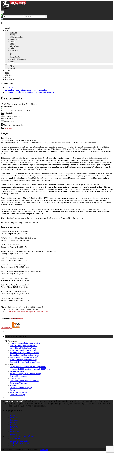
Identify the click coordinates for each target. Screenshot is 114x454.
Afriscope (8, 75)
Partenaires (15, 438)
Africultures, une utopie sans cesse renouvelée (26, 90)
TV (6, 64)
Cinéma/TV (13, 32)
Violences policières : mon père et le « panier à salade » (29, 92)
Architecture (13, 50)
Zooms (7, 70)
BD (10, 53)
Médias (12, 61)
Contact (13, 445)
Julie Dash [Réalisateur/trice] (23, 350)
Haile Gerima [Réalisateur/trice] (24, 357)
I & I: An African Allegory (21, 387)
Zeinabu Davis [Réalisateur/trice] (24, 352)
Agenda (7, 77)
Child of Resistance (18, 376)
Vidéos (12, 66)
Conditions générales (19, 441)
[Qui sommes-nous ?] (2, 19)
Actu (6, 30)
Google (12, 318)
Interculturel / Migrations (18, 59)
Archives (44, 449)
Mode (11, 55)
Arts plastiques (14, 46)
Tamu (12, 390)
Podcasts (12, 68)
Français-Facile (9, 79)
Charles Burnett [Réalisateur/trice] (25, 343)
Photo (12, 48)
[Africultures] (13, 9)
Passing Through (17, 394)
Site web (8, 128)
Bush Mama (15, 378)
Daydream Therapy (18, 383)
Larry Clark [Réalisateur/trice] (23, 348)
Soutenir (9, 87)
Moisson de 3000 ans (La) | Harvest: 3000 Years (30, 369)
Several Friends (17, 371)
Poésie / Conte (14, 39)
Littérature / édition (16, 37)
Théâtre (12, 41)
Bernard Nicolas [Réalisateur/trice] (25, 362)
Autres (21, 318)
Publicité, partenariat (19, 443)
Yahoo (15, 318)
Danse (12, 44)
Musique (12, 35)
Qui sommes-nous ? (14, 401)
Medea (13, 385)
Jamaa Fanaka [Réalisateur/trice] (24, 355)
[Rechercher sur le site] (2, 11)
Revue (7, 73)
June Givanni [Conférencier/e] (23, 359)
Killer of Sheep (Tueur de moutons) (25, 373)
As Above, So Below (18, 392)
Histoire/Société (15, 57)
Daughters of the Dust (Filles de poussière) (28, 366)
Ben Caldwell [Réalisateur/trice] (24, 345)
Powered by (6, 328)
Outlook (18, 318)
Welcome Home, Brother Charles (24, 380)
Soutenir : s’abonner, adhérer (22, 436)
